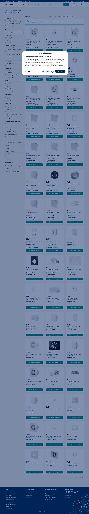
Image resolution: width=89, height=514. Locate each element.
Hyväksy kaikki (60, 71)
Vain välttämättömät (46, 71)
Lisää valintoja (28, 71)
